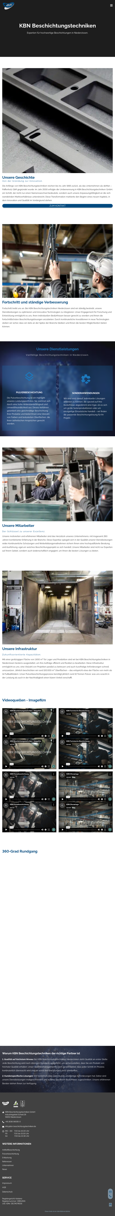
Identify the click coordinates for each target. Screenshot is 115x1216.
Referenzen (7, 1161)
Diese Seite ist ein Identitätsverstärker (57, 1211)
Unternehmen (8, 1165)
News (4, 1169)
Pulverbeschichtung (10, 1154)
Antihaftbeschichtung (11, 1150)
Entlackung (7, 1158)
